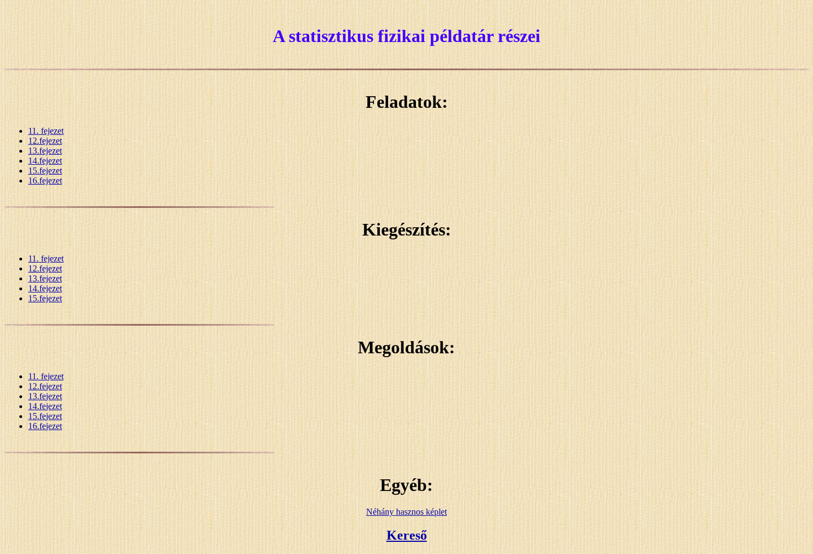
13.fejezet (45, 150)
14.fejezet (45, 160)
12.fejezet (45, 140)
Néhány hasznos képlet (406, 511)
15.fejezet (45, 170)
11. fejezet (46, 130)
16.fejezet (45, 180)
